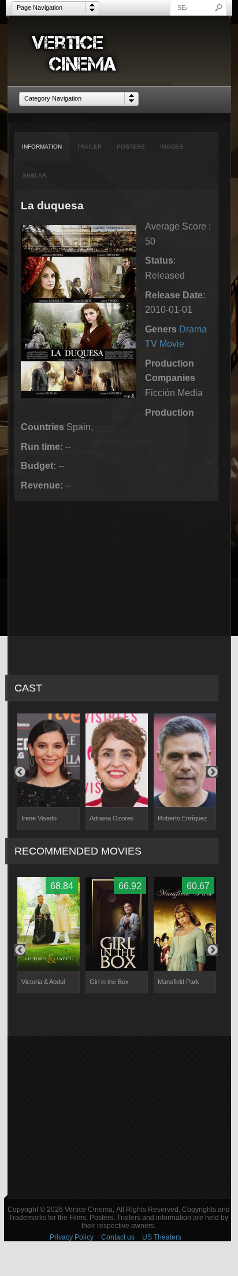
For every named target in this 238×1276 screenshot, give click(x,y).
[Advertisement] (119, 1117)
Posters (131, 146)
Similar (34, 175)
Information (42, 146)
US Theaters (161, 1237)
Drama (193, 329)
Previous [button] (19, 772)
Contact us (118, 1237)
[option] (48, 772)
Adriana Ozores (112, 818)
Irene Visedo (39, 818)
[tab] (42, 146)
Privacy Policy (72, 1237)
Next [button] (212, 772)
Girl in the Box (109, 981)
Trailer (89, 146)
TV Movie (164, 344)
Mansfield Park (178, 981)
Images (171, 146)
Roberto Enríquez (182, 818)
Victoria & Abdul (43, 981)
